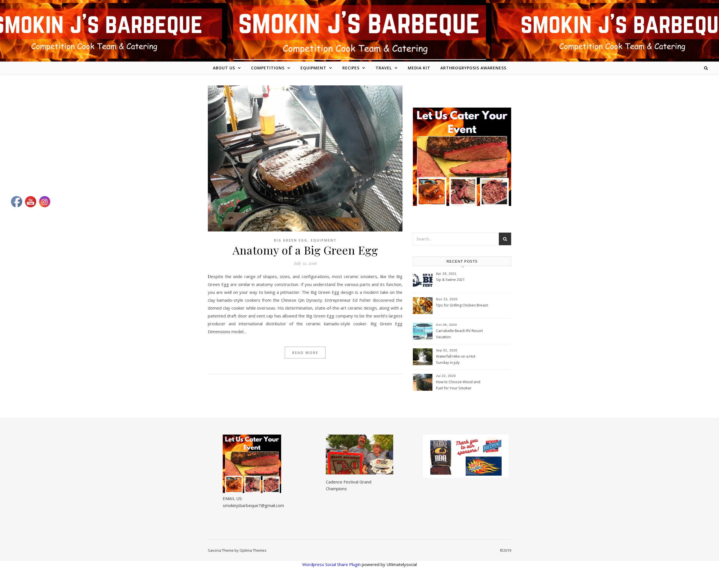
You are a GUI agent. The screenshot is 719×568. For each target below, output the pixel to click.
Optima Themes (253, 550)
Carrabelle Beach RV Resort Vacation (459, 333)
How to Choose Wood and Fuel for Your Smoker (458, 384)
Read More (305, 352)
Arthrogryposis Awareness (473, 68)
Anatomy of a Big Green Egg (305, 249)
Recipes (351, 68)
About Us (224, 68)
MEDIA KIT (419, 68)
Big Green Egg (290, 240)
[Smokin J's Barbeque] (359, 30)
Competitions (268, 68)
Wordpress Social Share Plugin (332, 564)
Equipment (313, 68)
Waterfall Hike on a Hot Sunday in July (455, 359)
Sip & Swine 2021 (450, 279)
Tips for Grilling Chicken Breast (462, 305)
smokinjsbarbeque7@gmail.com (253, 505)
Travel (384, 68)
